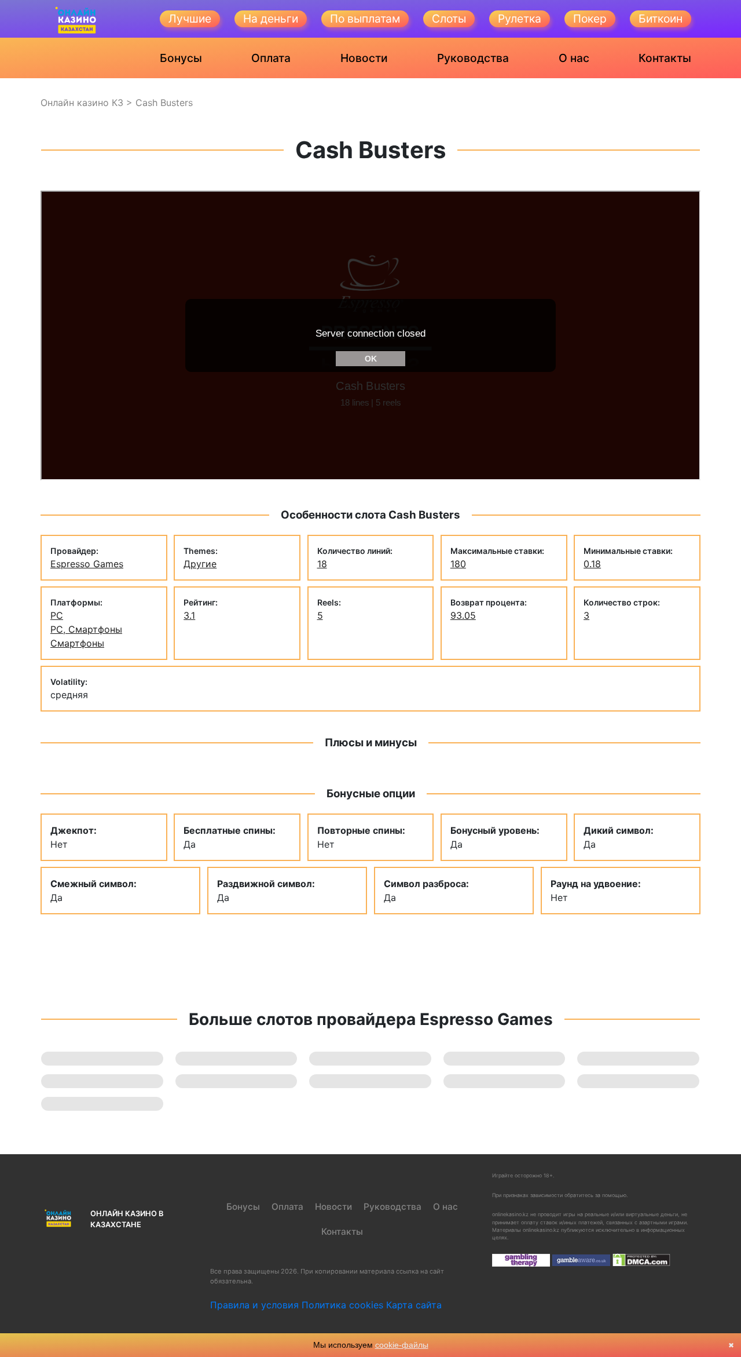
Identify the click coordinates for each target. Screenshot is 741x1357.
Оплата (271, 58)
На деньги (270, 18)
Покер (590, 18)
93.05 (463, 615)
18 (322, 564)
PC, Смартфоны (86, 629)
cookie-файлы (401, 1344)
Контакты (665, 58)
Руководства (473, 58)
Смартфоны (77, 643)
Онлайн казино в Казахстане (126, 1219)
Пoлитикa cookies (342, 1305)
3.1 (189, 615)
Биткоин (661, 18)
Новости (364, 58)
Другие (200, 564)
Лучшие (189, 18)
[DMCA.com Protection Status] (641, 1259)
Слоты (449, 18)
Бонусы (181, 58)
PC (56, 615)
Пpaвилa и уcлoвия (254, 1305)
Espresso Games (86, 564)
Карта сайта (414, 1305)
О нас (574, 58)
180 (458, 564)
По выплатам (365, 18)
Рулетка (519, 18)
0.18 (592, 564)
